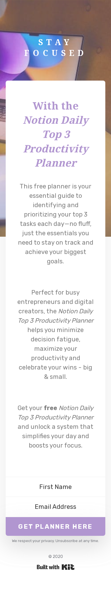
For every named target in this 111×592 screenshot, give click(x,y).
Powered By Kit (56, 567)
